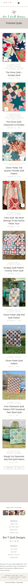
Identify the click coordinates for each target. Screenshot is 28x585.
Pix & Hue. (15, 578)
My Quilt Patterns (14, 116)
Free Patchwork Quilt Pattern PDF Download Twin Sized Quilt (14, 409)
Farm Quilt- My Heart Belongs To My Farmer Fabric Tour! (14, 221)
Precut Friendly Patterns (14, 68)
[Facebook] (4, 2)
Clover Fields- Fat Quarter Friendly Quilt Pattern (14, 171)
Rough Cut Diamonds (14, 214)
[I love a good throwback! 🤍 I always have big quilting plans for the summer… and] (5, 512)
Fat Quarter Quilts (13, 64)
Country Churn (14, 262)
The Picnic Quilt (14, 69)
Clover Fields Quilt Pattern (14, 163)
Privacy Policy (19, 582)
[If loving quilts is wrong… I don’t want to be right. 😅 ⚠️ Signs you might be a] (11, 512)
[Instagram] (8, 2)
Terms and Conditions (10, 582)
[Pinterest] (6, 2)
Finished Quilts (14, 65)
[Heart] (11, 2)
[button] (18, 3)
